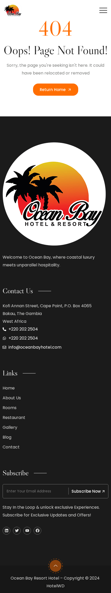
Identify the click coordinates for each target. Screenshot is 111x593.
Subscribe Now (86, 491)
